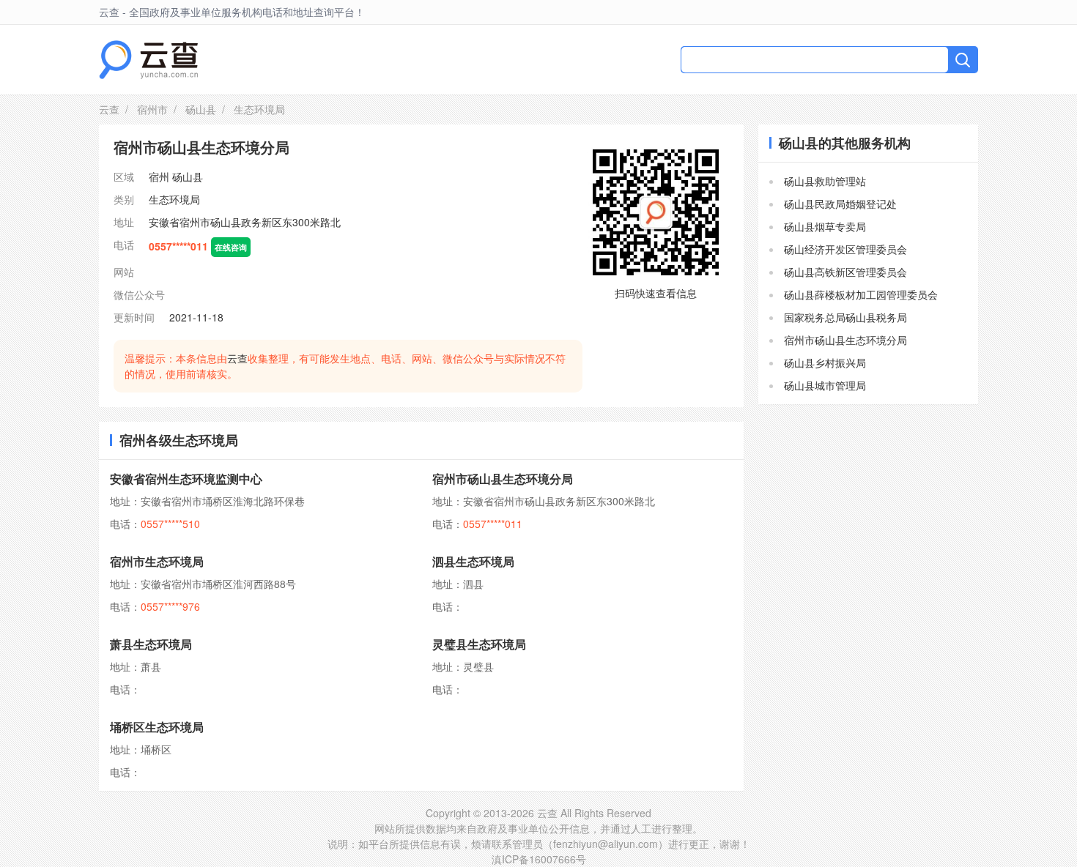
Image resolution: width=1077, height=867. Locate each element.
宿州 (159, 176)
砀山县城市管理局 (825, 385)
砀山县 (200, 109)
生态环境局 (174, 199)
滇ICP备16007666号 (539, 859)
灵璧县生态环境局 (479, 644)
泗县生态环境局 (473, 561)
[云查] (148, 60)
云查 (109, 109)
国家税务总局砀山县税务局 (845, 317)
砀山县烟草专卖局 (825, 226)
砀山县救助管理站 (825, 181)
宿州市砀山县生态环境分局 (502, 478)
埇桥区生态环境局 (157, 726)
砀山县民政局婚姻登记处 (840, 203)
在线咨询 (231, 247)
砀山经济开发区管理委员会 (845, 249)
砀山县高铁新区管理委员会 (845, 271)
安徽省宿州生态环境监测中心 (186, 478)
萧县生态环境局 (151, 644)
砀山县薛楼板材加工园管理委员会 (861, 294)
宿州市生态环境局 (157, 561)
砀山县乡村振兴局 (825, 362)
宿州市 (152, 109)
